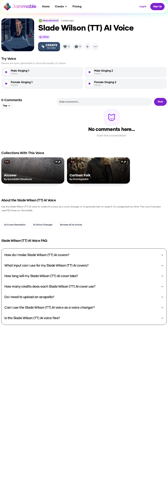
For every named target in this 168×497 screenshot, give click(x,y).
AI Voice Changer (42, 225)
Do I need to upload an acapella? (29, 297)
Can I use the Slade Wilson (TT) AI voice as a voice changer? (49, 307)
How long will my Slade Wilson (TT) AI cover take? (41, 276)
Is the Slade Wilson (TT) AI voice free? (32, 318)
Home (46, 6)
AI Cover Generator (15, 225)
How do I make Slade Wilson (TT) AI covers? (36, 255)
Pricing (77, 6)
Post (160, 102)
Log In (142, 6)
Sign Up (157, 6)
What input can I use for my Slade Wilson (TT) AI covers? (46, 265)
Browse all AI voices (71, 225)
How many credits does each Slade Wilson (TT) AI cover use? (49, 286)
